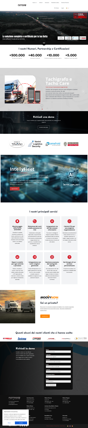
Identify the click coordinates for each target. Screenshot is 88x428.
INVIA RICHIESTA (51, 385)
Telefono (48, 369)
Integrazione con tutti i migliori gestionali (35, 264)
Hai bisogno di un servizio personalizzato (69, 264)
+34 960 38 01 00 (30, 420)
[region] (15, 418)
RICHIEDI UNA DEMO (43, 127)
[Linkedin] (24, 426)
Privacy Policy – (57, 425)
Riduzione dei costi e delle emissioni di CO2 (35, 228)
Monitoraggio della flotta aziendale (17, 228)
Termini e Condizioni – (50, 425)
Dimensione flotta (50, 374)
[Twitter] (22, 426)
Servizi (34, 2)
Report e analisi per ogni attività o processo (17, 264)
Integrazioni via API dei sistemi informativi (52, 228)
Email (47, 364)
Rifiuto (9, 422)
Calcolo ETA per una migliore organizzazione (69, 228)
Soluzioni (47, 2)
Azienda (48, 359)
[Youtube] (27, 426)
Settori (41, 2)
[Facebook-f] (20, 426)
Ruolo (47, 379)
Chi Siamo (56, 8)
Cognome (48, 354)
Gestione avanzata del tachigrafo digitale (52, 264)
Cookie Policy (62, 425)
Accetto (21, 422)
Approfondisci (15, 188)
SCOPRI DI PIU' (45, 316)
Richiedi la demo (55, 2)
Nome (47, 349)
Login (62, 8)
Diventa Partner (65, 2)
